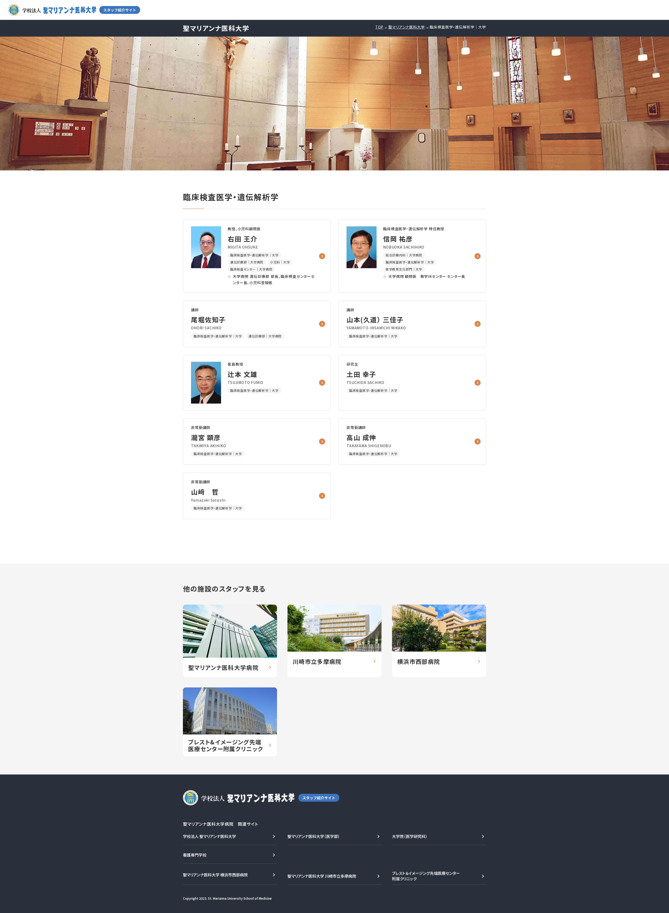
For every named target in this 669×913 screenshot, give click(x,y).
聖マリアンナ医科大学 (406, 27)
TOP (379, 27)
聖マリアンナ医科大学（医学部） (313, 836)
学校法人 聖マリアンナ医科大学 (209, 836)
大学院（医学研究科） (410, 836)
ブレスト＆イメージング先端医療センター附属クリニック (426, 875)
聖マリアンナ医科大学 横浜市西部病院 (215, 874)
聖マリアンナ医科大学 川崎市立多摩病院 (321, 876)
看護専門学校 (194, 855)
